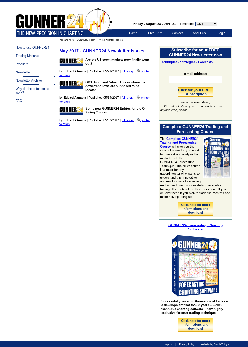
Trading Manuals (27, 56)
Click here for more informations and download (195, 208)
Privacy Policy (186, 344)
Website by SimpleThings (215, 344)
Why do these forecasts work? (32, 90)
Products (22, 64)
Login (221, 33)
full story (128, 71)
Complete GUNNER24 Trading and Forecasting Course (179, 142)
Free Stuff (155, 33)
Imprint (168, 344)
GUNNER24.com (86, 39)
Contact (177, 33)
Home (133, 33)
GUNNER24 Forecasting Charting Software (195, 227)
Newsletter (23, 72)
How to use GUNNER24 (32, 47)
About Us (199, 33)
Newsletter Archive (112, 39)
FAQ (19, 101)
